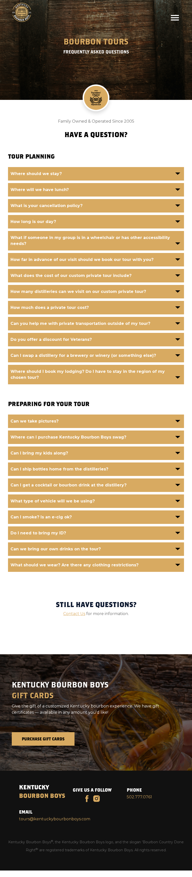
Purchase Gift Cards (43, 738)
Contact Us (74, 613)
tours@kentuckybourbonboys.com (54, 819)
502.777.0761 (139, 797)
